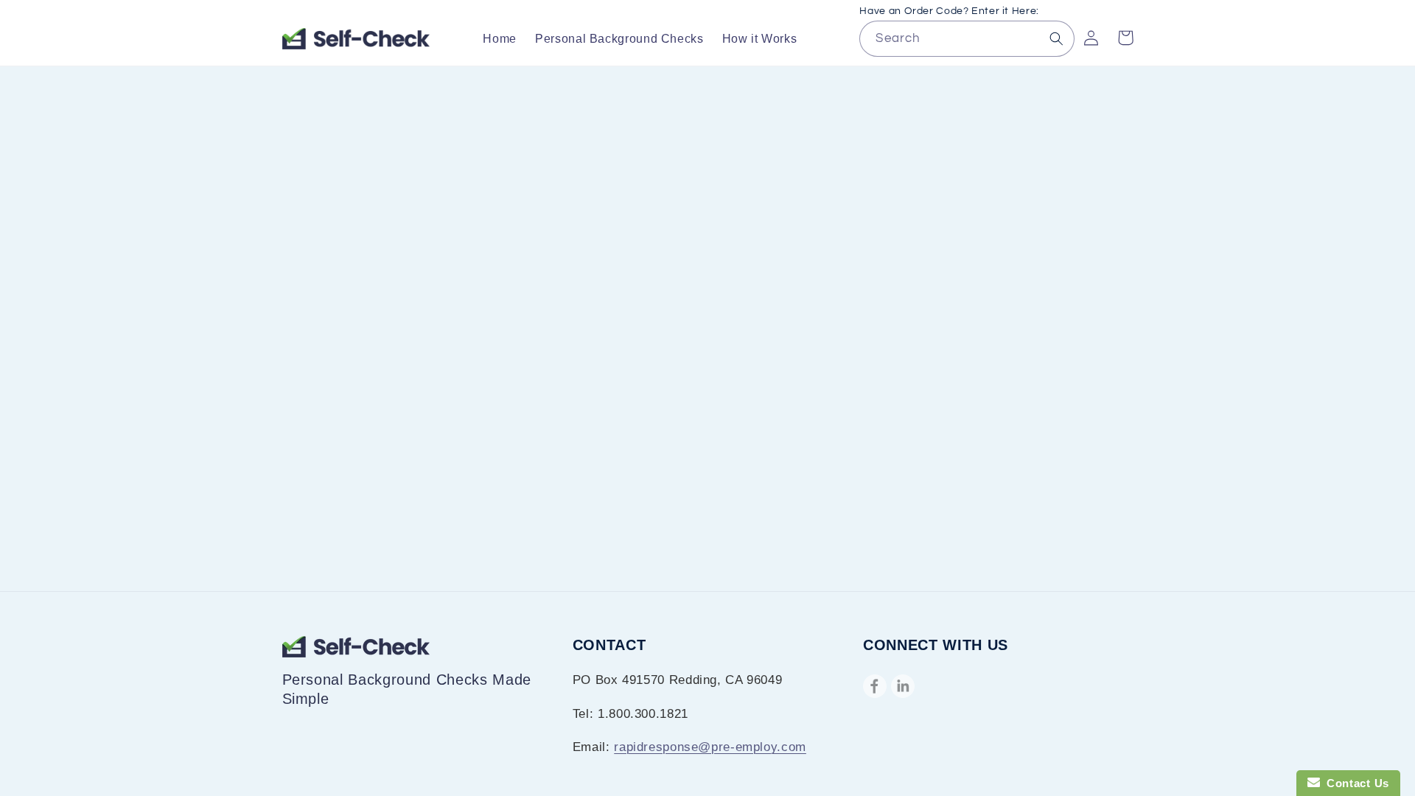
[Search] (1057, 38)
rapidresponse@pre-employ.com (710, 747)
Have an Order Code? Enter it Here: (948, 11)
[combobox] (966, 38)
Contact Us (1354, 783)
